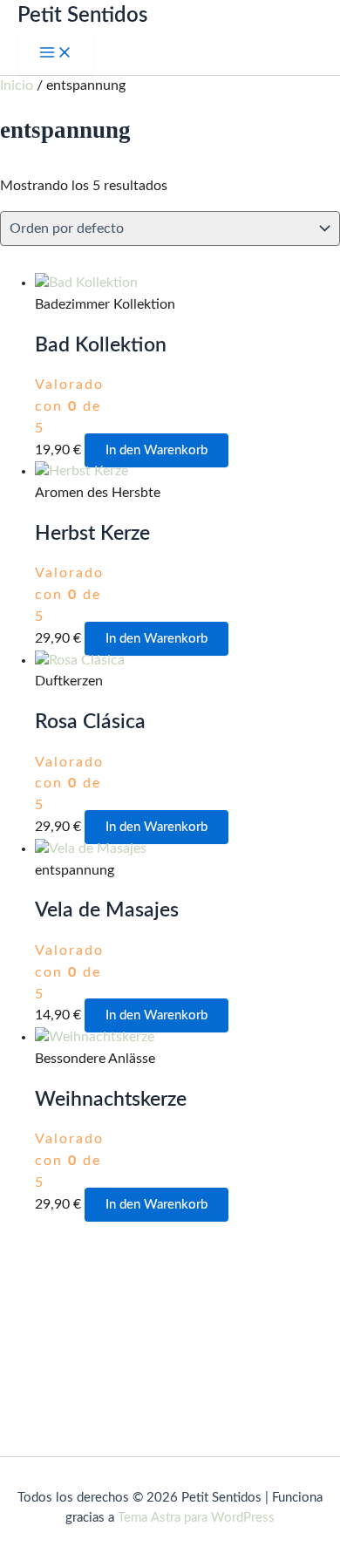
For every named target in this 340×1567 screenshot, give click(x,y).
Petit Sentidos (82, 15)
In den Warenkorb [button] (156, 450)
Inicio (16, 85)
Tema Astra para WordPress (196, 1517)
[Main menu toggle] (55, 54)
